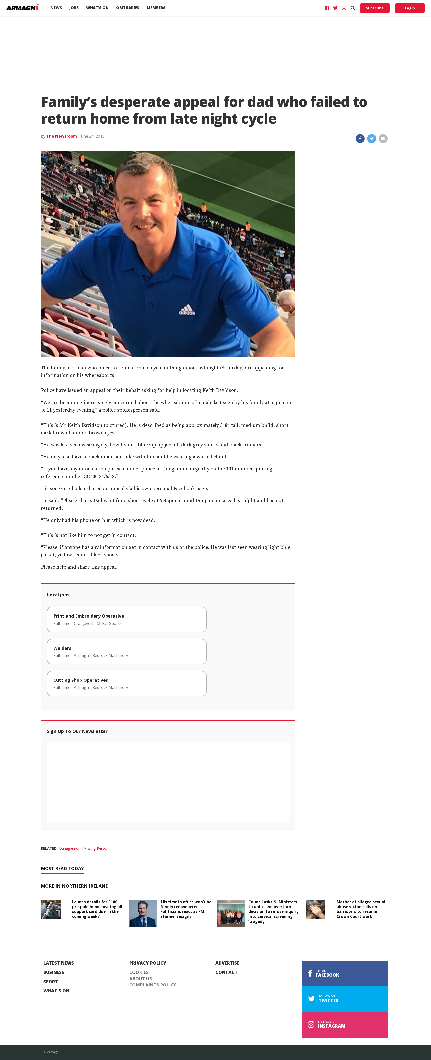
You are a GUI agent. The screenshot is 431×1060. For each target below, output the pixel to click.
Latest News (58, 963)
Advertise (227, 963)
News (56, 7)
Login (410, 8)
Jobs (74, 7)
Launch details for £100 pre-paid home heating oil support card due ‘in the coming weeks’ (97, 909)
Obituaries (127, 7)
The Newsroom (61, 136)
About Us (140, 979)
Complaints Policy (152, 985)
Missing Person (95, 848)
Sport (50, 982)
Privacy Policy (147, 963)
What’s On (97, 7)
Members (156, 7)
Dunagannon (69, 848)
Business (53, 972)
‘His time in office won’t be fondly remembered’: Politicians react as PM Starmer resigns (185, 909)
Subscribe (375, 8)
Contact (227, 972)
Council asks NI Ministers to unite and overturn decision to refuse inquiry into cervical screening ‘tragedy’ (273, 911)
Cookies (139, 972)
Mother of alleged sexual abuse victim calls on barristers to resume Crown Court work (361, 909)
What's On (56, 991)
